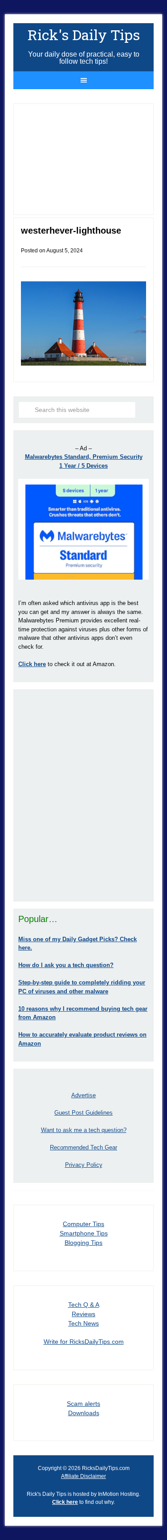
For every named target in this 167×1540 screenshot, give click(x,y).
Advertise (83, 1095)
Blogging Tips (83, 1242)
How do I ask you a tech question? (66, 965)
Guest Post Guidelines (83, 1112)
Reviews (83, 1314)
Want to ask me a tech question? (83, 1130)
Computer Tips (83, 1223)
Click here (65, 1502)
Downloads (83, 1412)
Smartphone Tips (84, 1233)
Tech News (83, 1323)
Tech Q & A (83, 1304)
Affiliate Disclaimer (83, 1476)
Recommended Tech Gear (83, 1147)
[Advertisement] (83, 795)
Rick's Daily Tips (84, 34)
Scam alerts (83, 1403)
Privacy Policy (83, 1164)
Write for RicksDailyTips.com (84, 1341)
